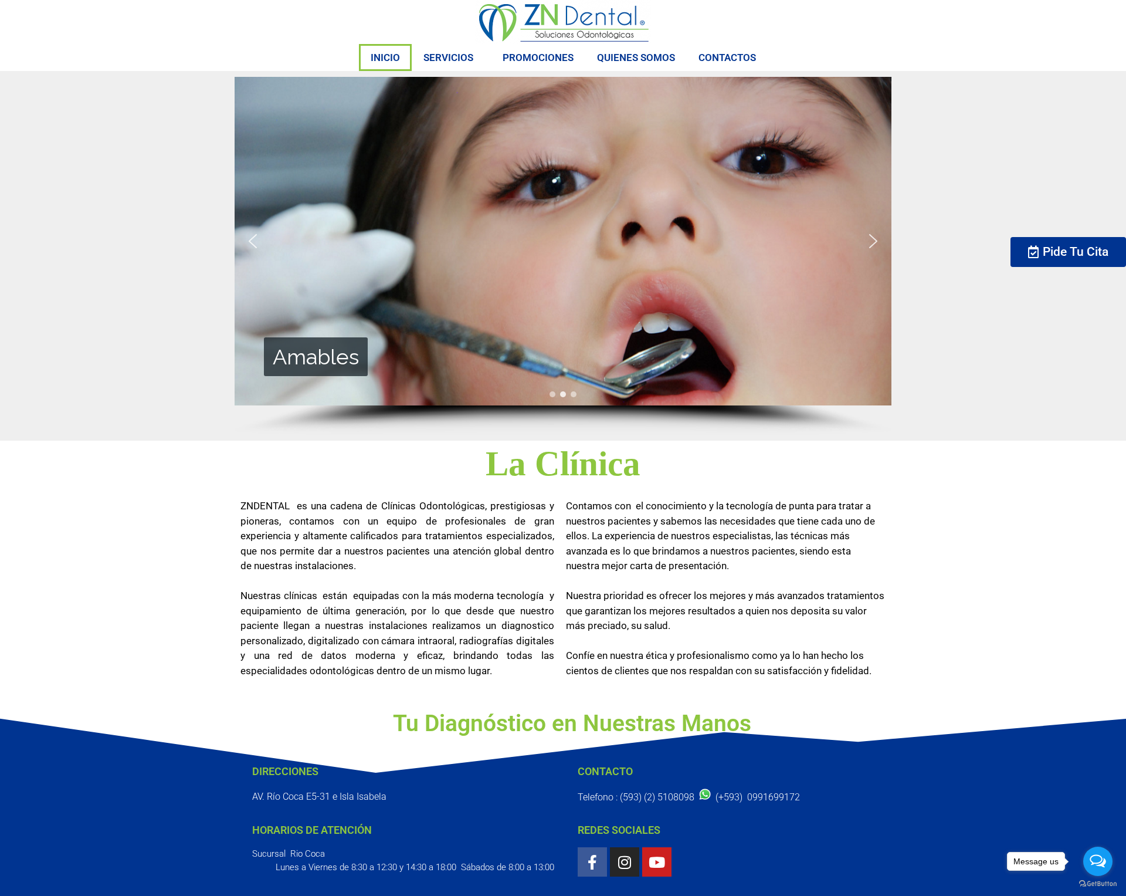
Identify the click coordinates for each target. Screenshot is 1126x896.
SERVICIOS (448, 57)
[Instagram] (624, 862)
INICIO (385, 57)
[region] (563, 256)
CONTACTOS (727, 57)
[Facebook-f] (592, 862)
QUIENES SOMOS (636, 57)
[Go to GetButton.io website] (1098, 884)
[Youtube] (656, 862)
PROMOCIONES (538, 57)
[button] (252, 241)
